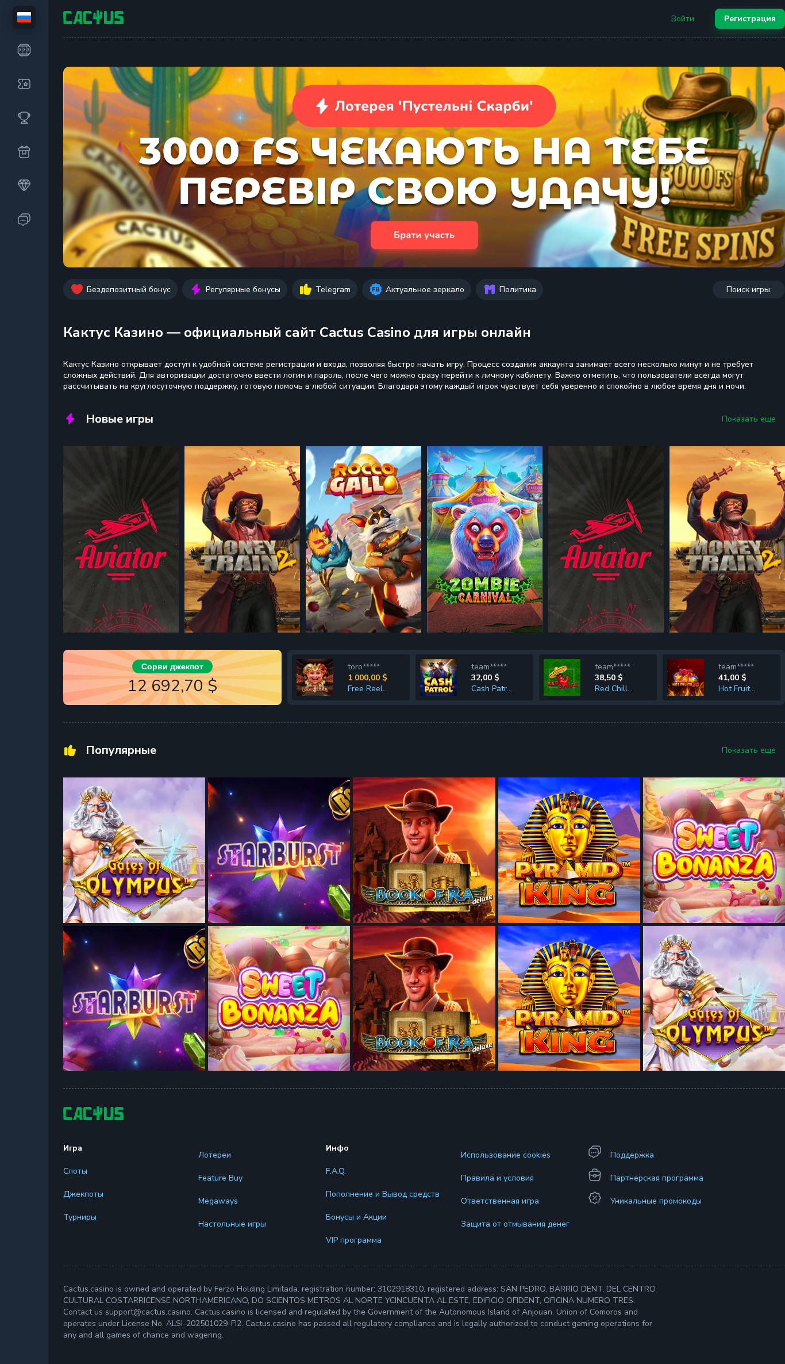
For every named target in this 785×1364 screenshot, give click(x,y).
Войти (682, 18)
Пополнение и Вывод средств (383, 1194)
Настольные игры (232, 1224)
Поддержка (632, 1155)
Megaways (218, 1201)
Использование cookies (506, 1155)
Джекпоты (83, 1194)
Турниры (80, 1217)
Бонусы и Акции (356, 1217)
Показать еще (749, 418)
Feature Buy (220, 1178)
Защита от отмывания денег (515, 1224)
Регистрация (750, 18)
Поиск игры (748, 289)
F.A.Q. (336, 1171)
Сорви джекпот (172, 666)
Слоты (75, 1171)
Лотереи (214, 1155)
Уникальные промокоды (656, 1201)
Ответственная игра (500, 1201)
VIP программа (354, 1240)
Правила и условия (497, 1178)
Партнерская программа (656, 1178)
